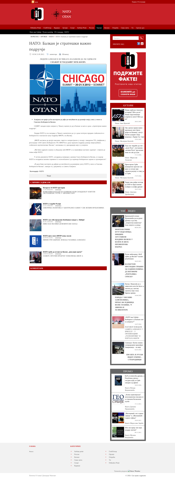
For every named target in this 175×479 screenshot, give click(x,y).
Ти (110, 460)
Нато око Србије (35, 32)
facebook (138, 43)
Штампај (65, 54)
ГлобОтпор (113, 451)
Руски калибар (48, 32)
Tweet (49, 176)
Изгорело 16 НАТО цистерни (54, 187)
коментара (53, 54)
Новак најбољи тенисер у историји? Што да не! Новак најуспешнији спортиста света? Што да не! (134, 114)
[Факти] (56, 14)
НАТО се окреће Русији (52, 203)
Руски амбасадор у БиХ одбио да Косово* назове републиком (134, 256)
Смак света (78, 460)
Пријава (134, 2)
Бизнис (77, 457)
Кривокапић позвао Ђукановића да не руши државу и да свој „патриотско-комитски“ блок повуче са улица (133, 220)
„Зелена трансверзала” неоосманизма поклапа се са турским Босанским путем (134, 397)
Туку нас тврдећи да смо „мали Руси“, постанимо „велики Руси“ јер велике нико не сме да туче (134, 148)
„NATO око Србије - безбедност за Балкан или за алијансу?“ (134, 319)
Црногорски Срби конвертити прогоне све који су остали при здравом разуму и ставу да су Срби (134, 169)
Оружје (44, 36)
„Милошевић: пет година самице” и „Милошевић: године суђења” (134, 415)
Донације (45, 475)
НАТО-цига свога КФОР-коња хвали (57, 236)
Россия (76, 454)
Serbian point (78, 451)
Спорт (76, 463)
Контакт (53, 475)
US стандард (58, 32)
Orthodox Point (114, 463)
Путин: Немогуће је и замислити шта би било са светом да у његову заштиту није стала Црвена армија (134, 288)
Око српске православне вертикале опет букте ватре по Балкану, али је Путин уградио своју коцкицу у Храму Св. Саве (134, 132)
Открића (112, 457)
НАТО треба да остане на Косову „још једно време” (62, 252)
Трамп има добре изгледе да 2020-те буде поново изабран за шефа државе (134, 184)
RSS (36, 2)
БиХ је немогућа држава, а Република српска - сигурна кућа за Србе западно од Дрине (134, 379)
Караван (77, 466)
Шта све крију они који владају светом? (133, 428)
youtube (142, 43)
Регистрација (141, 2)
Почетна (35, 36)
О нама (38, 475)
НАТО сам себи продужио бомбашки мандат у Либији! (64, 219)
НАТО (51, 36)
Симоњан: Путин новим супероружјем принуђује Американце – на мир (134, 345)
